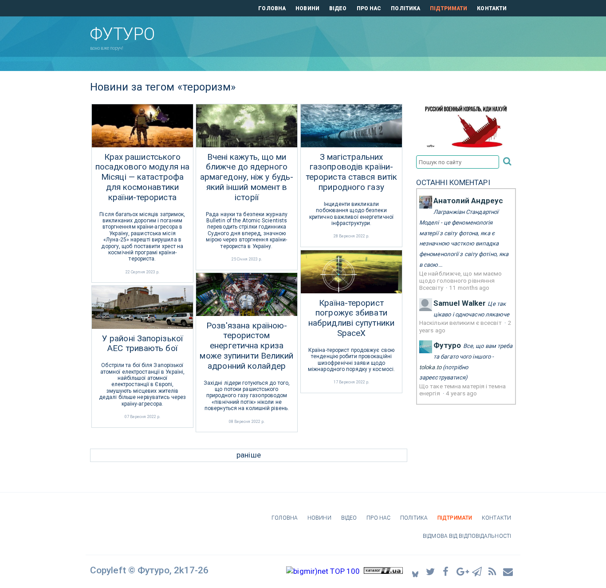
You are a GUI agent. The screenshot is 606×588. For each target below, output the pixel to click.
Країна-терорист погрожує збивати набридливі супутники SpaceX (351, 318)
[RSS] (492, 571)
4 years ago (461, 393)
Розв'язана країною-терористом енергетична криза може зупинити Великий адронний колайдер (246, 346)
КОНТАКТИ (492, 8)
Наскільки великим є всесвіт (461, 322)
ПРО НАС (369, 8)
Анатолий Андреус (468, 200)
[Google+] (461, 571)
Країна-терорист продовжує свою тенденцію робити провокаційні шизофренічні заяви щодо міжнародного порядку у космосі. (351, 359)
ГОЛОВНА (272, 8)
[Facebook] (446, 571)
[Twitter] (430, 571)
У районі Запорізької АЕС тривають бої (142, 344)
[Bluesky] (415, 571)
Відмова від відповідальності (467, 536)
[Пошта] (508, 571)
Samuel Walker (459, 303)
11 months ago (469, 287)
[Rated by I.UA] (383, 571)
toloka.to (430, 367)
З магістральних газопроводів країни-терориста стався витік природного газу (351, 172)
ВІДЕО (338, 8)
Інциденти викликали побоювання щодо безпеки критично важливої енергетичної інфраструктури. (351, 213)
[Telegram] (477, 571)
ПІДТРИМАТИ (448, 8)
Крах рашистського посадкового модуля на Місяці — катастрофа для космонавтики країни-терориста (142, 177)
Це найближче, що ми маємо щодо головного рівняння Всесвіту (460, 281)
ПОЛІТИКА (405, 8)
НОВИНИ (307, 8)
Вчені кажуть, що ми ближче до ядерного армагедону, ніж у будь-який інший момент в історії (246, 177)
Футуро (447, 345)
